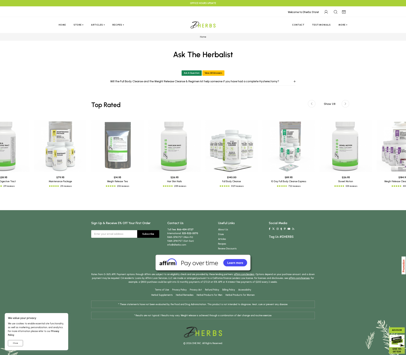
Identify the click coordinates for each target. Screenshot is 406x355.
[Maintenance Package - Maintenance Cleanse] (60, 146)
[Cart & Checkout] (344, 11)
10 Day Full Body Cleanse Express (288, 181)
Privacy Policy (179, 289)
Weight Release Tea (117, 181)
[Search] (335, 11)
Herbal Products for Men (209, 295)
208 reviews (180, 186)
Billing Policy (228, 289)
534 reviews (351, 186)
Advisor (397, 330)
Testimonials (321, 25)
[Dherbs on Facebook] (269, 228)
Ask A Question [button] (192, 73)
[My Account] (326, 11)
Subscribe (148, 233)
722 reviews (294, 186)
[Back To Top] (397, 9)
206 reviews (123, 186)
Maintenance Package (60, 181)
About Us (223, 229)
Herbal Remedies (184, 295)
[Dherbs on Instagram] (278, 228)
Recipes (117, 25)
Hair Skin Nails (174, 181)
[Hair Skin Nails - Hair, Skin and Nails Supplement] (174, 146)
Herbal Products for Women (240, 295)
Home (62, 25)
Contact (298, 25)
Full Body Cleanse (231, 181)
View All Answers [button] (213, 73)
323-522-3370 (190, 233)
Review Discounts (227, 248)
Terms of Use (162, 289)
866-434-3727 (185, 229)
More (342, 25)
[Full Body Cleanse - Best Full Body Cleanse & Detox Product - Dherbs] (231, 146)
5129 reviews (237, 186)
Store (78, 25)
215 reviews (66, 186)
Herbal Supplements (162, 295)
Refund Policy (212, 289)
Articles (97, 25)
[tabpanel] (231, 154)
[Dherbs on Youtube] (289, 228)
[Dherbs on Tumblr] (281, 228)
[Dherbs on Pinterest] (285, 228)
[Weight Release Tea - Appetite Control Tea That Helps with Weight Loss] (117, 146)
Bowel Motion (345, 181)
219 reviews (9, 186)
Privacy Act (196, 289)
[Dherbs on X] (273, 228)
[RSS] (293, 228)
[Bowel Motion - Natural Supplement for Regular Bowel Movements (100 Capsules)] (346, 146)
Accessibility (244, 289)
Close (15, 343)
